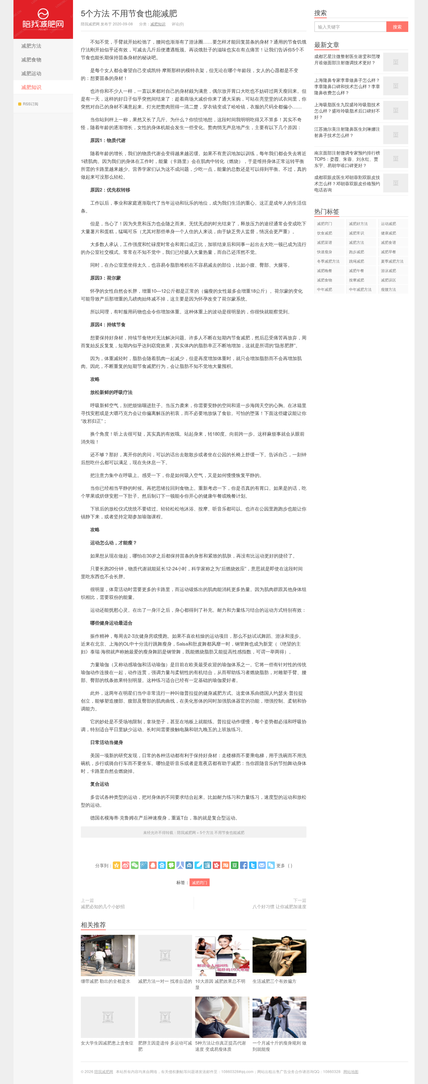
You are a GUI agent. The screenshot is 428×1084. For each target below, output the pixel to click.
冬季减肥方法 (328, 261)
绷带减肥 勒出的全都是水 (105, 981)
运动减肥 (388, 223)
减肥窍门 (199, 882)
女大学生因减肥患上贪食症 (107, 1042)
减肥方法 (31, 45)
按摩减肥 (356, 279)
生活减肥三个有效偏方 (274, 981)
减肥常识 (356, 232)
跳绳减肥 (356, 261)
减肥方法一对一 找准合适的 (165, 981)
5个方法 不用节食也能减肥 (129, 12)
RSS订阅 (30, 103)
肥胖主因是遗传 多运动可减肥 (165, 1045)
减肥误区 (388, 279)
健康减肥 (388, 232)
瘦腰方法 (388, 289)
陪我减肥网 (43, 19)
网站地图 (350, 1071)
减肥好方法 (358, 223)
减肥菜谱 (324, 242)
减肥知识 (31, 87)
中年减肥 (324, 289)
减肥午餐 (356, 270)
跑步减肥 (356, 251)
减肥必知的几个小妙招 (103, 906)
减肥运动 (31, 73)
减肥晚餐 (324, 270)
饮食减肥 (324, 232)
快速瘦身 (324, 251)
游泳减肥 (388, 270)
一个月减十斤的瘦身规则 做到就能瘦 (279, 1045)
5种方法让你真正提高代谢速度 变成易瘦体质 (220, 1045)
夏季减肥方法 (392, 261)
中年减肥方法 (360, 289)
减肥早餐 (388, 251)
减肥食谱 (388, 242)
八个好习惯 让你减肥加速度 (279, 906)
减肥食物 (31, 59)
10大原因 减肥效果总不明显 (220, 984)
